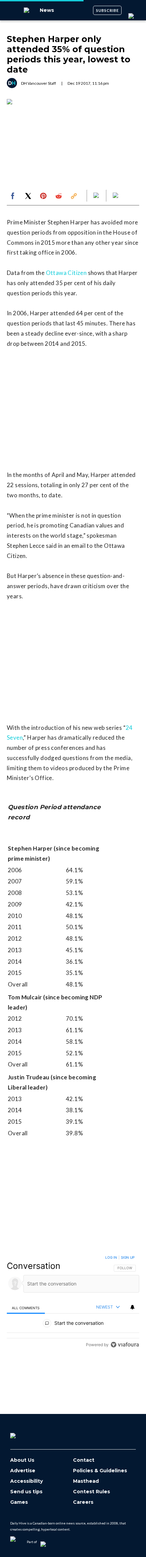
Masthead (86, 1481)
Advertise (22, 1471)
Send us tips (26, 1492)
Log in (111, 1257)
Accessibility (26, 1481)
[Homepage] (24, 1433)
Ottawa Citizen (66, 272)
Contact (83, 1460)
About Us (22, 1460)
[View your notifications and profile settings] (132, 1307)
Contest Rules (91, 1492)
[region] (73, 1302)
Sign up (127, 1257)
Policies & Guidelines (100, 1471)
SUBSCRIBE (107, 10)
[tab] (26, 1307)
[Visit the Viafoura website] (124, 1345)
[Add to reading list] (116, 196)
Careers (83, 1502)
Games (19, 1502)
